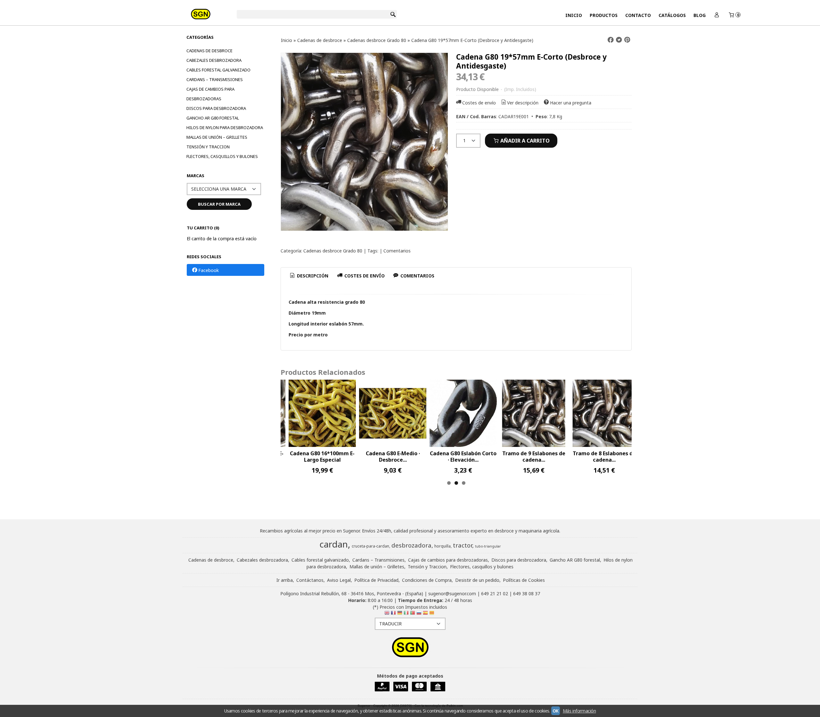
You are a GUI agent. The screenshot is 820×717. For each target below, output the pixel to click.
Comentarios (397, 251)
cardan (333, 544)
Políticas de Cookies (524, 580)
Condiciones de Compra (427, 580)
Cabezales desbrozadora (214, 60)
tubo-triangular (488, 546)
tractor (462, 545)
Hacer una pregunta (570, 103)
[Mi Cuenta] (717, 15)
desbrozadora (411, 545)
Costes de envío (479, 103)
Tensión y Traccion (208, 147)
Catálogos (672, 15)
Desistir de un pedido (477, 580)
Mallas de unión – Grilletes (216, 137)
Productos (604, 15)
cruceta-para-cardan (370, 546)
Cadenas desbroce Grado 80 (332, 251)
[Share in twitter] (619, 40)
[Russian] (419, 614)
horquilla (442, 546)
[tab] (308, 275)
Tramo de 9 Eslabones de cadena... (533, 456)
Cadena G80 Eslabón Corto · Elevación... (463, 456)
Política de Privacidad (376, 580)
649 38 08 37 (526, 593)
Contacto (638, 15)
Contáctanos (310, 580)
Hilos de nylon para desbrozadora (224, 127)
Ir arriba (284, 580)
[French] (393, 614)
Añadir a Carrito (524, 140)
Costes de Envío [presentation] (364, 276)
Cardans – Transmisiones (214, 79)
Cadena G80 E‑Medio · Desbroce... (393, 456)
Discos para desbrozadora (216, 108)
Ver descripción (522, 103)
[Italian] (406, 614)
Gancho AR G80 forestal (212, 118)
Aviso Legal (339, 580)
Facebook (208, 270)
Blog (699, 15)
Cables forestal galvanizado (218, 70)
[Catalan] (432, 614)
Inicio (573, 15)
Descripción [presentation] (312, 276)
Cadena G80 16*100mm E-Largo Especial (322, 456)
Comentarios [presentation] (416, 276)
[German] (399, 614)
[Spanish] (425, 614)
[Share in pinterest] (627, 40)
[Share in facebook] (610, 40)
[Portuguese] (412, 614)
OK (556, 711)
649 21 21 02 (494, 593)
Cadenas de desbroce (209, 51)
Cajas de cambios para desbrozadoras (210, 94)
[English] (387, 614)
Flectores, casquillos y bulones (222, 156)
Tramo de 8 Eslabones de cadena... (604, 456)
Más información (579, 711)
